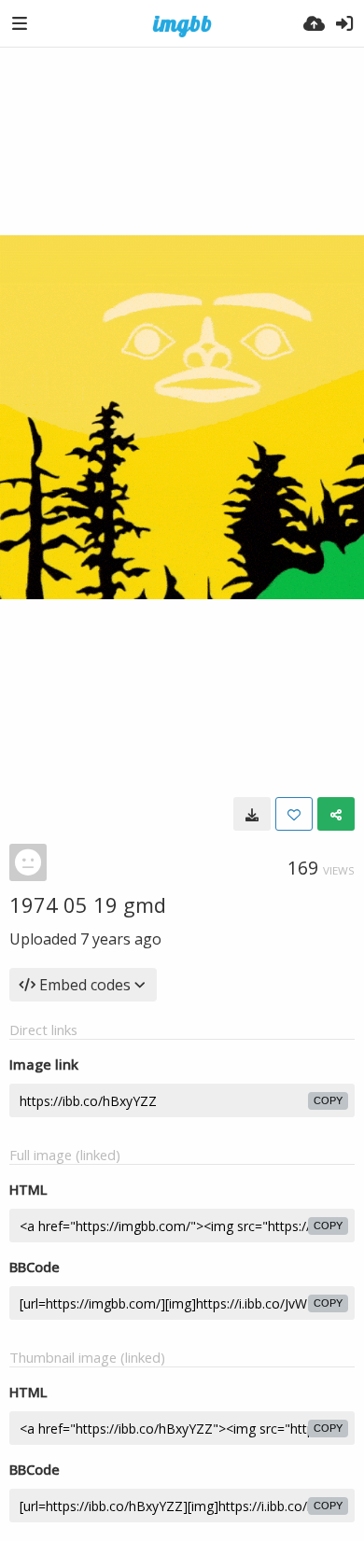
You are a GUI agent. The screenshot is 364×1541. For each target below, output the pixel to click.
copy (328, 1100)
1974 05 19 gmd (87, 904)
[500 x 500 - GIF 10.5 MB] (252, 814)
